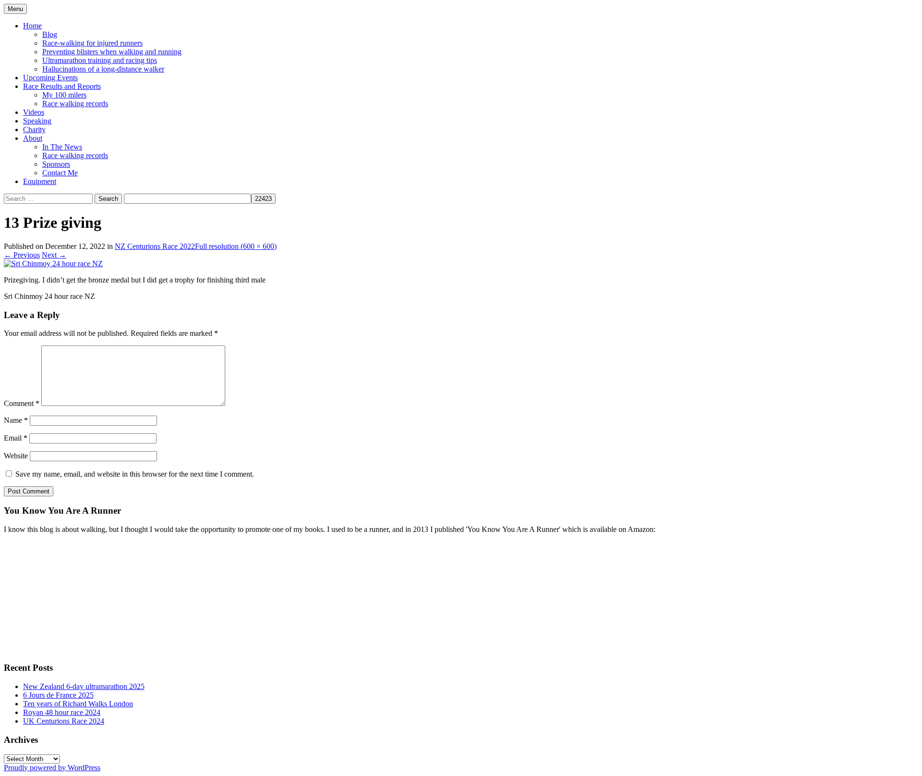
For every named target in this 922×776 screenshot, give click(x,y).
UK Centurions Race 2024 (63, 721)
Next (54, 255)
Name (16, 420)
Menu (15, 8)
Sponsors (56, 164)
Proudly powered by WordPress (52, 768)
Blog (49, 34)
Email (15, 438)
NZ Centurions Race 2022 (155, 246)
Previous (22, 255)
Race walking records (75, 103)
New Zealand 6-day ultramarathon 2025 (84, 686)
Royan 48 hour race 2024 (61, 712)
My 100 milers (64, 95)
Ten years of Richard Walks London (78, 704)
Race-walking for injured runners (92, 43)
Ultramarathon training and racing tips (99, 60)
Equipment (39, 181)
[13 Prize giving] (53, 263)
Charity (34, 129)
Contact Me (60, 173)
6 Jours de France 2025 (58, 695)
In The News (62, 147)
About (32, 138)
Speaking (37, 121)
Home (32, 26)
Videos (33, 112)
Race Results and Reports (62, 86)
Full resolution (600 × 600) (236, 246)
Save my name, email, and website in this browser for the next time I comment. (134, 474)
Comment (21, 403)
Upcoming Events (50, 78)
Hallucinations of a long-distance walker (103, 69)
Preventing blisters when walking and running (112, 52)
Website (16, 456)
